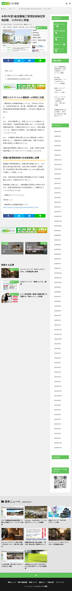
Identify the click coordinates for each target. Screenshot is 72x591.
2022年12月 (58, 329)
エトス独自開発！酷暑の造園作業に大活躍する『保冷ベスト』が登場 (33, 295)
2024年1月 (57, 268)
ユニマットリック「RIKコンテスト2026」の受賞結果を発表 (32, 270)
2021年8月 (57, 405)
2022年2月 (57, 377)
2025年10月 (58, 169)
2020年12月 (58, 443)
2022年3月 (57, 372)
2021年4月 (57, 424)
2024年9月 (57, 230)
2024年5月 (57, 249)
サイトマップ (60, 582)
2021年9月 (57, 400)
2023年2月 (57, 320)
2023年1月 (57, 325)
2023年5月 (57, 306)
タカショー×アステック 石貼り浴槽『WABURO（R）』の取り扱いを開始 (60, 101)
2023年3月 (57, 315)
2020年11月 (58, 447)
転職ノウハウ (60, 50)
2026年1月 (57, 155)
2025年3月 (57, 202)
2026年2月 (57, 150)
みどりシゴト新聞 (41, 586)
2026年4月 (57, 141)
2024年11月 (58, 221)
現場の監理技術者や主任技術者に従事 (17, 79)
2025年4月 (57, 197)
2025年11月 (58, 164)
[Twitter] (19, 60)
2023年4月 (57, 311)
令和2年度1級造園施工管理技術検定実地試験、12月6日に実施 (34, 9)
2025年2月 (57, 207)
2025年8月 (57, 178)
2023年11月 (58, 277)
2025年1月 (57, 211)
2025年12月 (58, 160)
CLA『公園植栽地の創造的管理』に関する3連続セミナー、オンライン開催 (60, 70)
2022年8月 (57, 348)
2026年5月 (57, 136)
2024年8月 (57, 235)
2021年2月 (57, 433)
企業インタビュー (59, 25)
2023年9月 (57, 287)
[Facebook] (8, 60)
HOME (4, 9)
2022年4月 (57, 367)
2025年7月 (57, 183)
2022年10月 (58, 339)
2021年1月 (57, 438)
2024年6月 (57, 244)
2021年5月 (57, 419)
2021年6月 (57, 414)
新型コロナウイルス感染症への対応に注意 (18, 75)
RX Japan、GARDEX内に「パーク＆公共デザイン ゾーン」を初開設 (60, 80)
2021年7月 (57, 410)
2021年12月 (58, 386)
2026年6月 (57, 131)
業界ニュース (12, 9)
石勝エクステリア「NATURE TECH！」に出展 (59, 90)
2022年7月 (57, 353)
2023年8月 (57, 292)
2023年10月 (58, 282)
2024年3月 (57, 259)
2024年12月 (58, 216)
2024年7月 (57, 240)
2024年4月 (57, 254)
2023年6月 (57, 301)
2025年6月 (57, 188)
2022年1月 (57, 381)
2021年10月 (58, 395)
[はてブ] (29, 60)
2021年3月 (57, 428)
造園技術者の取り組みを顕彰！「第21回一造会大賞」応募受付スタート (60, 112)
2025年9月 (57, 174)
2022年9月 (57, 344)
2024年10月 (58, 226)
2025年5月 (57, 193)
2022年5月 (57, 362)
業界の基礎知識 (60, 31)
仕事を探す (51, 582)
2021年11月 (58, 391)
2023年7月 (57, 296)
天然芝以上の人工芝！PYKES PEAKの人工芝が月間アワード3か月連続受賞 (36, 566)
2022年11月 (58, 334)
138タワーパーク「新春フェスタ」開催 (33, 283)
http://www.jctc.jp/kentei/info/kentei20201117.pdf (20, 207)
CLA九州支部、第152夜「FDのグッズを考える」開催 (12, 565)
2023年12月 (58, 273)
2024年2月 (57, 263)
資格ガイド (60, 44)
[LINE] (40, 60)
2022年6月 (57, 358)
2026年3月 (57, 145)
